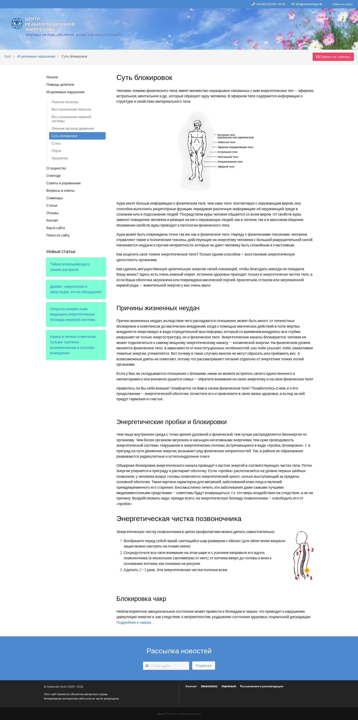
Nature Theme (165, 714)
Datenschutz (209, 686)
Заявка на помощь (335, 56)
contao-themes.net (190, 714)
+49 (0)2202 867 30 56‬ (270, 4)
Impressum (228, 686)
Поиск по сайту (343, 4)
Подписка (204, 665)
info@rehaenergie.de (309, 4)
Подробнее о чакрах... (135, 622)
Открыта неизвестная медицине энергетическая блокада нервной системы (72, 314)
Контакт (191, 686)
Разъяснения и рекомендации (261, 686)
